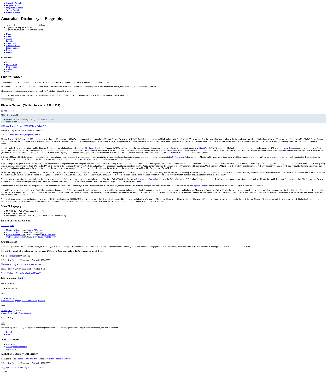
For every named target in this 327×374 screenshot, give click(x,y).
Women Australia (13, 10)
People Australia (12, 5)
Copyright (5, 367)
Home (8, 34)
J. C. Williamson (177, 157)
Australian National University (58, 359)
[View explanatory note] (3, 323)
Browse (9, 50)
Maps (8, 71)
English (9, 332)
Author (9, 69)
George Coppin (289, 148)
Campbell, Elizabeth (14, 232)
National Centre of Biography (29, 359)
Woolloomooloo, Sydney (11, 301)
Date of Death (11, 67)
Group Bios (11, 43)
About (8, 36)
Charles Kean (93, 148)
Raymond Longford (144, 179)
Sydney (4, 313)
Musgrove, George (13, 230)
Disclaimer (15, 367)
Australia (41, 301)
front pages (13, 256)
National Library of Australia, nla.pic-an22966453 (21, 135)
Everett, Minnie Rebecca (16, 234)
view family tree (7, 226)
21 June (4, 311)
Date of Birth (11, 64)
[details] (21, 278)
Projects (9, 41)
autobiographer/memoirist (16, 347)
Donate (9, 52)
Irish (8, 334)
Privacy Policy (27, 367)
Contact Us (39, 367)
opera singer (11, 349)
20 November (6, 298)
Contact (9, 39)
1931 (10, 311)
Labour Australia (13, 12)
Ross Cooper (9, 111)
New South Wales (29, 301)
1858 (15, 298)
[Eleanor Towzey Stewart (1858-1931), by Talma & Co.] (24, 126)
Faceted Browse (12, 48)
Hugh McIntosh (198, 186)
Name (8, 62)
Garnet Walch (204, 148)
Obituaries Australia (14, 3)
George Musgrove (173, 150)
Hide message (7, 100)
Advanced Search (13, 45)
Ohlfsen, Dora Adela (14, 237)
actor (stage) (11, 344)
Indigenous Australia (14, 8)
